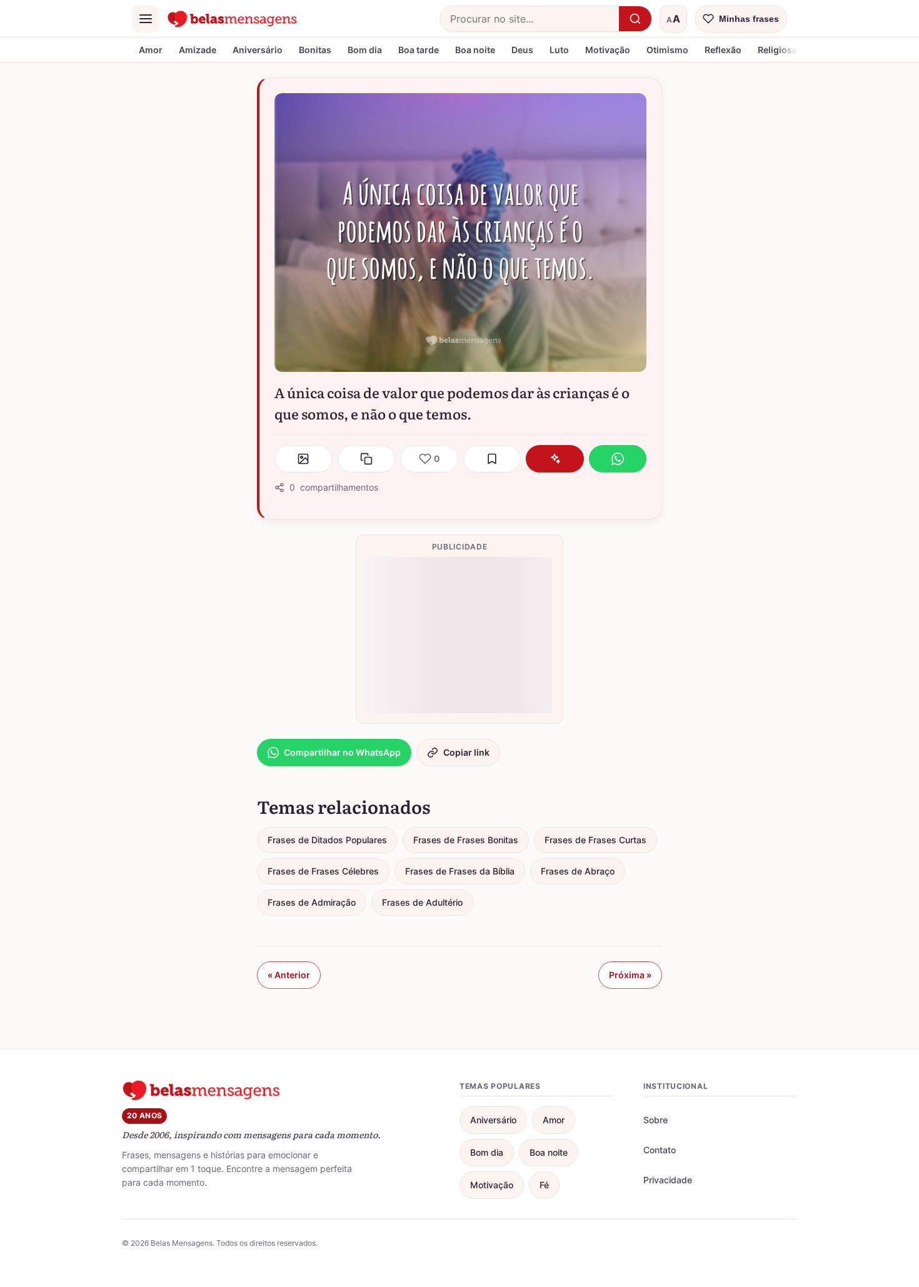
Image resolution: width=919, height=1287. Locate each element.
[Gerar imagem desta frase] (303, 459)
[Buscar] (635, 18)
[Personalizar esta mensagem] (555, 459)
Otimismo (667, 49)
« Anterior (289, 974)
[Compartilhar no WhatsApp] (618, 459)
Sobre (655, 1119)
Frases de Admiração (312, 902)
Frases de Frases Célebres (323, 871)
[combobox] (529, 18)
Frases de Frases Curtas (595, 839)
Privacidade (667, 1179)
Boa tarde (418, 49)
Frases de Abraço (578, 871)
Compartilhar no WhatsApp (342, 752)
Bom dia (365, 49)
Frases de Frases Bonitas (465, 839)
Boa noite (475, 49)
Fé (544, 1184)
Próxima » (630, 974)
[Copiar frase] (367, 459)
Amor (151, 49)
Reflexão (723, 49)
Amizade (197, 49)
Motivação (607, 49)
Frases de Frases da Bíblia (460, 871)
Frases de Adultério (422, 902)
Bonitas (315, 49)
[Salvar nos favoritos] (492, 459)
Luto (559, 49)
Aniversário (258, 49)
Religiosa (777, 49)
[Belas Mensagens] (232, 19)
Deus (522, 49)
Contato (659, 1149)
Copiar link (466, 752)
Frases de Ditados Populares (327, 839)
